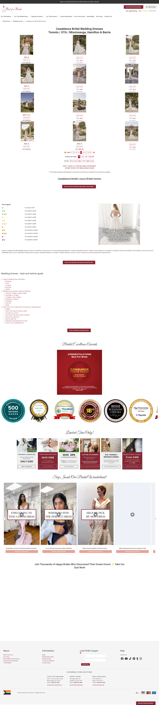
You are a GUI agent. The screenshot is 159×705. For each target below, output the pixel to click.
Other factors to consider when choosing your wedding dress (22, 307)
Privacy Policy (46, 665)
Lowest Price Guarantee (10, 663)
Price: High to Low (88, 161)
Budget (7, 309)
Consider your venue (11, 313)
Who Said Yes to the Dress (11, 661)
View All (91, 156)
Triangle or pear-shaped (13, 297)
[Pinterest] (134, 661)
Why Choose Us (8, 657)
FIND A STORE (151, 7)
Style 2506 (26, 117)
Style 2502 (79, 146)
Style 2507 (132, 86)
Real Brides (90, 16)
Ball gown (8, 281)
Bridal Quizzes (46, 661)
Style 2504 (132, 115)
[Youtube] (126, 661)
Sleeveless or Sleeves (11, 299)
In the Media (7, 665)
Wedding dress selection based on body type (16, 291)
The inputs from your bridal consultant (17, 315)
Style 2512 (26, 60)
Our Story (99, 16)
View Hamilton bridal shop (76, 687)
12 (79, 156)
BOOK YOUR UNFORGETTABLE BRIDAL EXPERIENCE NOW (79, 262)
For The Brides (6, 16)
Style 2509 (26, 89)
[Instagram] (141, 661)
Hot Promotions (79, 16)
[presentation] (2, 412)
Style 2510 (132, 58)
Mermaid (8, 287)
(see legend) (79, 62)
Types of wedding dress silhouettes (14, 279)
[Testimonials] (142, 11)
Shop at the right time (12, 317)
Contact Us (108, 16)
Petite (7, 305)
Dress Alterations (66, 16)
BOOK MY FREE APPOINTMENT (133, 7)
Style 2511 (79, 58)
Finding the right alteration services (16, 321)
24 (82, 156)
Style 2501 (132, 144)
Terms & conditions (48, 663)
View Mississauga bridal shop (54, 687)
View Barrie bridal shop (98, 687)
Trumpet (8, 285)
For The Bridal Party (21, 16)
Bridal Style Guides (48, 659)
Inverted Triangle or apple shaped (16, 293)
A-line (7, 283)
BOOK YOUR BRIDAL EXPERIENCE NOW (79, 330)
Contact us (123, 657)
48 (86, 156)
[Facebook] (122, 661)
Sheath (7, 289)
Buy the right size (10, 319)
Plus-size (8, 303)
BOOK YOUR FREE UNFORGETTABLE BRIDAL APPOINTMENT (79, 186)
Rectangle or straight (12, 295)
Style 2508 (79, 86)
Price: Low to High (75, 161)
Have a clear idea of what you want (16, 311)
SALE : (26, 57)
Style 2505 (79, 115)
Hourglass (8, 301)
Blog (43, 657)
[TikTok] (130, 661)
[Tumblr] (137, 661)
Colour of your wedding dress (14, 323)
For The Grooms (51, 16)
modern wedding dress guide (85, 252)
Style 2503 (26, 146)
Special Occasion (37, 16)
